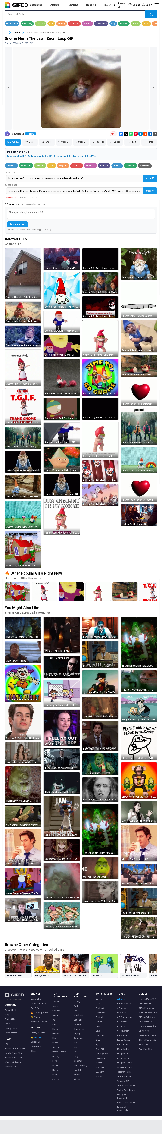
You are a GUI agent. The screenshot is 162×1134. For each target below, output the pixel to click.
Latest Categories (39, 1003)
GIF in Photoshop (147, 1008)
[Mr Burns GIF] (74, 23)
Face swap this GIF (16, 156)
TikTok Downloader (126, 1085)
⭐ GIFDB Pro (37, 1037)
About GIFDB (11, 1010)
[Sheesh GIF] (87, 23)
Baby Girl (100, 1049)
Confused (78, 1038)
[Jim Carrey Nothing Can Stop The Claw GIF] (139, 928)
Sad (76, 1006)
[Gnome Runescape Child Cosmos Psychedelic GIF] (62, 459)
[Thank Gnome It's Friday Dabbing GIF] (23, 406)
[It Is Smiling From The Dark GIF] (62, 783)
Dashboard (36, 1046)
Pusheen (56, 1074)
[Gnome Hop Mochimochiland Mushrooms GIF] (23, 515)
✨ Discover (36, 1017)
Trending (91, 4)
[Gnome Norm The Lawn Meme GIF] (23, 462)
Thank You (79, 1015)
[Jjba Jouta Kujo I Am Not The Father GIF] (100, 682)
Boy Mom (100, 1067)
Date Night (100, 1058)
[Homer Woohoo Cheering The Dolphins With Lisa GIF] (23, 881)
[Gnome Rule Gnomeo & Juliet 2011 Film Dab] (44, 591)
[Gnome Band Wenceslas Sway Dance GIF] (23, 438)
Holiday (55, 1056)
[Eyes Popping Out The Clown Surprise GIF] (139, 812)
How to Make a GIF (13, 1057)
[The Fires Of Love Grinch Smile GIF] (100, 708)
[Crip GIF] (113, 23)
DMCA (8, 1024)
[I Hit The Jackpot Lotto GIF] (62, 667)
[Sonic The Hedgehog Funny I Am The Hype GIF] (62, 816)
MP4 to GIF (122, 1012)
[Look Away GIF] (101, 23)
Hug (76, 1056)
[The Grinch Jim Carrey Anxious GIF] (62, 881)
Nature (55, 1070)
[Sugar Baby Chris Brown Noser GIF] (100, 628)
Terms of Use (11, 1033)
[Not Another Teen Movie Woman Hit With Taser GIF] (23, 816)
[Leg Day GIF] (40, 23)
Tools (106, 4)
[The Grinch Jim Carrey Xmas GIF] (100, 829)
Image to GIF (123, 1053)
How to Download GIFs (15, 1048)
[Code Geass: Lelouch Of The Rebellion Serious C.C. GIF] (62, 850)
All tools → (122, 999)
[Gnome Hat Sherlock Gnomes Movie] (125, 591)
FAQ (7, 1044)
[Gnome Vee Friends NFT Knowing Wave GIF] (62, 290)
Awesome (100, 1035)
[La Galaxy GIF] (27, 23)
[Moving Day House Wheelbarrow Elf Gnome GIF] (23, 549)
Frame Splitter (123, 1040)
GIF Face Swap (124, 1003)
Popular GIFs (10, 1066)
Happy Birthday (59, 1052)
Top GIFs (35, 1008)
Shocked (78, 1074)
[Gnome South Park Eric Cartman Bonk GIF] (62, 409)
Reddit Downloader (126, 1102)
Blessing (100, 1063)
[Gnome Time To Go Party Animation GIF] (100, 377)
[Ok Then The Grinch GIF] (100, 868)
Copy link (10, 173)
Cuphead (100, 1008)
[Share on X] (126, 134)
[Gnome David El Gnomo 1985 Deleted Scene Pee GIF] (23, 487)
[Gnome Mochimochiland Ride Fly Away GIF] (139, 460)
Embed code (11, 185)
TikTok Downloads (147, 1040)
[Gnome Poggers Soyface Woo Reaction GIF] (100, 409)
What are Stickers (13, 1062)
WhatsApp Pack (124, 1067)
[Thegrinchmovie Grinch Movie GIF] (23, 784)
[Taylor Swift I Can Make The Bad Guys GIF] (100, 892)
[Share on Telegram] (140, 134)
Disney (55, 1033)
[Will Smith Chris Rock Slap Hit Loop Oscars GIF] (62, 635)
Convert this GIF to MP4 (84, 156)
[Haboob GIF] (124, 23)
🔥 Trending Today (39, 1012)
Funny (55, 1042)
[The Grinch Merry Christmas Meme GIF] (139, 642)
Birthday (56, 1011)
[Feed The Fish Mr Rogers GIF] (139, 901)
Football (99, 1017)
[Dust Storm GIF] (12, 23)
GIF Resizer (122, 1022)
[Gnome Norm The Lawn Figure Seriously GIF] (139, 263)
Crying (77, 1033)
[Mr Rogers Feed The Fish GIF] (100, 654)
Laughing (78, 1020)
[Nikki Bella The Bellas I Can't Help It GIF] (23, 753)
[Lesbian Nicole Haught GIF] (139, 515)
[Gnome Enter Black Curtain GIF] (62, 433)
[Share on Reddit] (145, 134)
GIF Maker (121, 1008)
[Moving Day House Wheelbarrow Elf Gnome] (17, 591)
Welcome (78, 1079)
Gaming (55, 1047)
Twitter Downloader (126, 1090)
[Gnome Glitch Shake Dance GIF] (62, 346)
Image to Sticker (124, 1063)
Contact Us (10, 1019)
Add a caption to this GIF (40, 156)
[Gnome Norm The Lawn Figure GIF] (62, 485)
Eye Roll (77, 1070)
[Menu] (156, 5)
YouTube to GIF (124, 1076)
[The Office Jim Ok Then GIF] (23, 847)
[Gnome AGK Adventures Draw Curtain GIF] (62, 322)
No (75, 1042)
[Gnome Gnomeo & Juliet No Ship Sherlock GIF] (100, 283)
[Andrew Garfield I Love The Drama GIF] (23, 722)
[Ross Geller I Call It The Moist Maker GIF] (100, 736)
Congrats (78, 1061)
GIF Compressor (124, 1017)
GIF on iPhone (145, 1003)
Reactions (72, 4)
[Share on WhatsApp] (131, 134)
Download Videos (147, 1035)
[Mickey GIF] (61, 23)
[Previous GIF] (8, 88)
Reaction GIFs (145, 1049)
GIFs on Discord (146, 1022)
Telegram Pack (124, 1072)
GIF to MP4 (122, 1026)
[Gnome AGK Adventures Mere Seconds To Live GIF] (100, 307)
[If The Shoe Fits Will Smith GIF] (62, 759)
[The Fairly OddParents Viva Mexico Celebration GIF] (62, 915)
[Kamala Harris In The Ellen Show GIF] (139, 875)
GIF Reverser (123, 1031)
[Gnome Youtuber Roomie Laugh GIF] (23, 336)
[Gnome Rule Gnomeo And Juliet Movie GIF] (23, 312)
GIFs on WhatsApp (147, 1017)
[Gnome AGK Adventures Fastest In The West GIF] (100, 259)
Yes (75, 1047)
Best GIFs (143, 1044)
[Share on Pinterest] (136, 134)
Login (149, 4)
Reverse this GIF (62, 156)
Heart (98, 1026)
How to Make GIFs (148, 999)
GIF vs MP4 (144, 1031)
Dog (54, 1038)
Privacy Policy (11, 1028)
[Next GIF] (153, 88)
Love (54, 1061)
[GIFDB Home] (6, 32)
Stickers (54, 4)
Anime (55, 1006)
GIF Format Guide (147, 1026)
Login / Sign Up (38, 1033)
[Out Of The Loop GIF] (62, 728)
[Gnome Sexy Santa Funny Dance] (98, 591)
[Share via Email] (155, 134)
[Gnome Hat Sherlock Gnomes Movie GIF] (139, 366)
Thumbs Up (79, 1029)
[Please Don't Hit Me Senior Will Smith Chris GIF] (139, 742)
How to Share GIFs (13, 1053)
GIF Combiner (123, 1044)
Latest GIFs (36, 999)
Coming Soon (102, 1053)
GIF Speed (122, 1035)
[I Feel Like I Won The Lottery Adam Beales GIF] (23, 910)
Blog (7, 1014)
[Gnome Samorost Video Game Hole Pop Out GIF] (139, 300)
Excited (77, 1024)
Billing (33, 1051)
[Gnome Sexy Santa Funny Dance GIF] (100, 338)
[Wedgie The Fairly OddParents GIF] (139, 708)
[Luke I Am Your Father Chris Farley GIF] (139, 681)
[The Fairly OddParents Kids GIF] (62, 693)
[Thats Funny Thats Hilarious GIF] (23, 683)
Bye (75, 1052)
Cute (54, 1024)
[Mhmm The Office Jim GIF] (139, 843)
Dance (55, 1029)
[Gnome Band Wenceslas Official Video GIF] (139, 426)
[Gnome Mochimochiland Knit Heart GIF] (62, 377)
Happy (77, 1001)
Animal (55, 1001)
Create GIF (121, 5)
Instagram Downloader (122, 1096)
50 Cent (99, 1076)
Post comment (17, 224)
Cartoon (56, 1015)
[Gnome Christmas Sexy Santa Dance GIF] (100, 440)
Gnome (16, 32)
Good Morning (80, 1065)
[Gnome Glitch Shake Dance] (71, 591)
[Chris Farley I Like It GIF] (23, 652)
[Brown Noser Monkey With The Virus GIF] (139, 780)
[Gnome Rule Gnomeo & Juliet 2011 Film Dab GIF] (23, 368)
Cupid (98, 1003)
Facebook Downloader (122, 1109)
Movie (55, 1065)
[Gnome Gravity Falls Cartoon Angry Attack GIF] (100, 471)
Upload (136, 4)
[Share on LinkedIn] (150, 134)
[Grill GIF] (51, 23)
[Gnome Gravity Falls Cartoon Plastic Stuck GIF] (62, 259)
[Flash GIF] (146, 23)
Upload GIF (36, 1042)
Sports (55, 1079)
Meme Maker (123, 1049)
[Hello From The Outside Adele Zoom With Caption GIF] (100, 789)
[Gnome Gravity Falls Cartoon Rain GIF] (100, 495)
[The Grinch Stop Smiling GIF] (100, 764)
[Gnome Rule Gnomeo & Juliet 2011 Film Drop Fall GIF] (139, 336)
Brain (98, 1040)
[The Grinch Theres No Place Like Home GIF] (23, 628)
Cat (53, 1020)
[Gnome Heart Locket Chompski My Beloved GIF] (139, 488)
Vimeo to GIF (123, 1081)
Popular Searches (39, 1022)
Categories (36, 4)
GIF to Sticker (123, 1058)
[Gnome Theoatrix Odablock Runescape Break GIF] (23, 273)
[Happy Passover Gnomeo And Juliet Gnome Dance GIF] (62, 516)
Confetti (99, 1022)
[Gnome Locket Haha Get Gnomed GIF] (139, 392)
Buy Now (100, 1072)
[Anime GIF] (136, 23)
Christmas (100, 1012)
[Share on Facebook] (121, 134)
